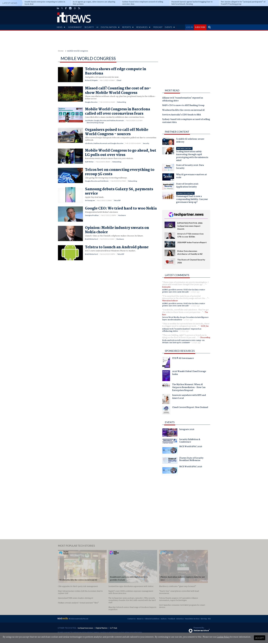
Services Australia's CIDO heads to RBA (181, 114)
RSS (209, 619)
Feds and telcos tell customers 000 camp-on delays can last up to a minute (183, 341)
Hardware (122, 215)
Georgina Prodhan (92, 215)
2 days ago (195, 291)
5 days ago (184, 331)
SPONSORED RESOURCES (180, 350)
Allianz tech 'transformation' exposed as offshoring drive (182, 100)
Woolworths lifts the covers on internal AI (183, 110)
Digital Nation (101, 628)
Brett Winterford (91, 239)
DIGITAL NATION (109, 27)
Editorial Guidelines (152, 619)
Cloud (119, 80)
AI (97, 27)
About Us (140, 619)
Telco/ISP (117, 200)
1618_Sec (205, 326)
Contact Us (131, 619)
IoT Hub (113, 628)
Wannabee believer (170, 300)
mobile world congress (77, 51)
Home (61, 51)
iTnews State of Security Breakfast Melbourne (191, 459)
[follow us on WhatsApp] (75, 8)
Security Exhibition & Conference (189, 441)
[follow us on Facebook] (66, 8)
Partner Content (177, 131)
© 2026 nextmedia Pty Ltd (78, 619)
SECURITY (89, 27)
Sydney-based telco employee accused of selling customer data (186, 121)
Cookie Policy (223, 637)
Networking (121, 102)
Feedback (171, 619)
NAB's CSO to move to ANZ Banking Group (183, 105)
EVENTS (168, 27)
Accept (259, 637)
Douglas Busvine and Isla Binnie (96, 181)
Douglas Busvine (91, 102)
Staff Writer (89, 162)
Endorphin (166, 287)
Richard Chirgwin (91, 80)
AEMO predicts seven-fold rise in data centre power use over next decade (183, 290)
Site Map (204, 619)
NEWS (59, 27)
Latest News (9, 3)
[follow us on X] (62, 8)
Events (169, 422)
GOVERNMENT (75, 27)
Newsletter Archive (192, 619)
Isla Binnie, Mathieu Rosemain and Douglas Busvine (104, 143)
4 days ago (188, 319)
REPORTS (126, 27)
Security (146, 143)
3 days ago (195, 305)
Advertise (180, 619)
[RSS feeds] (79, 8)
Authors (164, 619)
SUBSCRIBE (200, 27)
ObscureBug (205, 337)
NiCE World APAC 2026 (190, 446)
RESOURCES (141, 27)
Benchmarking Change (95, 122)
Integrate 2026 (186, 429)
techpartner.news (85, 628)
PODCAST (157, 27)
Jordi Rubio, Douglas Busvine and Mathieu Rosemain (104, 120)
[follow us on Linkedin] (58, 8)
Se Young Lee (90, 200)
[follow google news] (70, 8)
